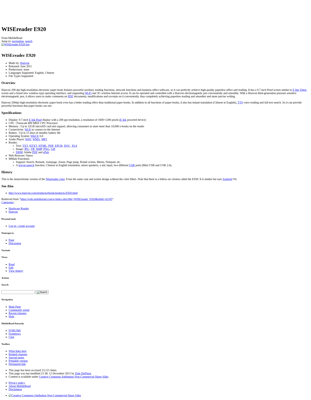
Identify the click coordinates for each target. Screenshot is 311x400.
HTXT (33, 145)
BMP (39, 149)
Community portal (19, 309)
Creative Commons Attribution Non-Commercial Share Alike (73, 376)
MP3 (44, 139)
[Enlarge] (2, 47)
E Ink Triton (300, 89)
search (28, 41)
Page (11, 240)
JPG (26, 149)
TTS (240, 102)
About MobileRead (20, 386)
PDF (70, 96)
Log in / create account (22, 225)
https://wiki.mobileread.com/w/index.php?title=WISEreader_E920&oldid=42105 (66, 199)
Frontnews (15, 333)
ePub (46, 152)
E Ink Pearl (35, 119)
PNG (46, 149)
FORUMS (15, 330)
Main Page (15, 306)
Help (11, 316)
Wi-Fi (88, 93)
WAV (28, 139)
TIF (33, 149)
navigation (18, 41)
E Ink (123, 119)
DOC (67, 145)
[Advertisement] (66, 12)
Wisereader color (55, 179)
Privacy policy (17, 382)
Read (12, 264)
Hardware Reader (19, 208)
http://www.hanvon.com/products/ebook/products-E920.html (43, 193)
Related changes (18, 354)
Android (227, 179)
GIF (53, 149)
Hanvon (24, 63)
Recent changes (17, 313)
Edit (11, 267)
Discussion (15, 243)
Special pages (16, 357)
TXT (25, 145)
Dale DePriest (83, 373)
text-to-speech (26, 165)
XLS (74, 145)
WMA (36, 139)
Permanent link (17, 364)
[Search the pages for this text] (42, 292)
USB (132, 165)
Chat (11, 337)
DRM (19, 152)
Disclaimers (15, 389)
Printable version (18, 360)
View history (16, 270)
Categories (7, 202)
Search (4, 284)
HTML (43, 145)
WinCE (34, 136)
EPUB (58, 145)
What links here (17, 351)
